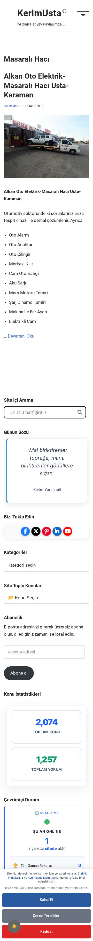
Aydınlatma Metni (39, 877)
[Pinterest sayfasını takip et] (46, 531)
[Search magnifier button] (79, 412)
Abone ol (19, 673)
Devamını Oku (21, 336)
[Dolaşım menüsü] (83, 15)
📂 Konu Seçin (23, 597)
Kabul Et (46, 900)
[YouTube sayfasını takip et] (67, 531)
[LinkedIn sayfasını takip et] (57, 531)
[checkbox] (14, 926)
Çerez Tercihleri (46, 916)
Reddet (46, 931)
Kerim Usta (11, 106)
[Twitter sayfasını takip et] (36, 531)
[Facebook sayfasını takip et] (25, 531)
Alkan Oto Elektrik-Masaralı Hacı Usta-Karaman (36, 85)
